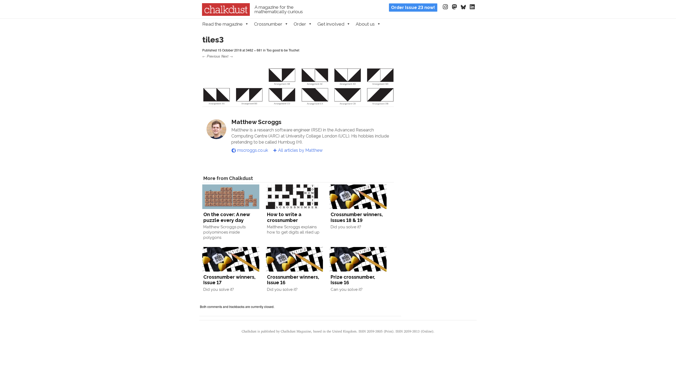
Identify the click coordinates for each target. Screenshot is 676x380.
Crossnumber (268, 24)
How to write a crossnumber (284, 217)
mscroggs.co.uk (252, 150)
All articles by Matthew (300, 150)
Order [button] (300, 24)
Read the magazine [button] (222, 24)
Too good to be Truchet (282, 50)
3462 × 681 (254, 50)
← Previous (211, 56)
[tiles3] (298, 102)
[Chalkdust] (226, 14)
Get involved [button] (330, 24)
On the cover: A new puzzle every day (226, 217)
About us (365, 24)
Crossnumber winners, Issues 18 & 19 (357, 217)
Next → (227, 56)
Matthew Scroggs (256, 121)
